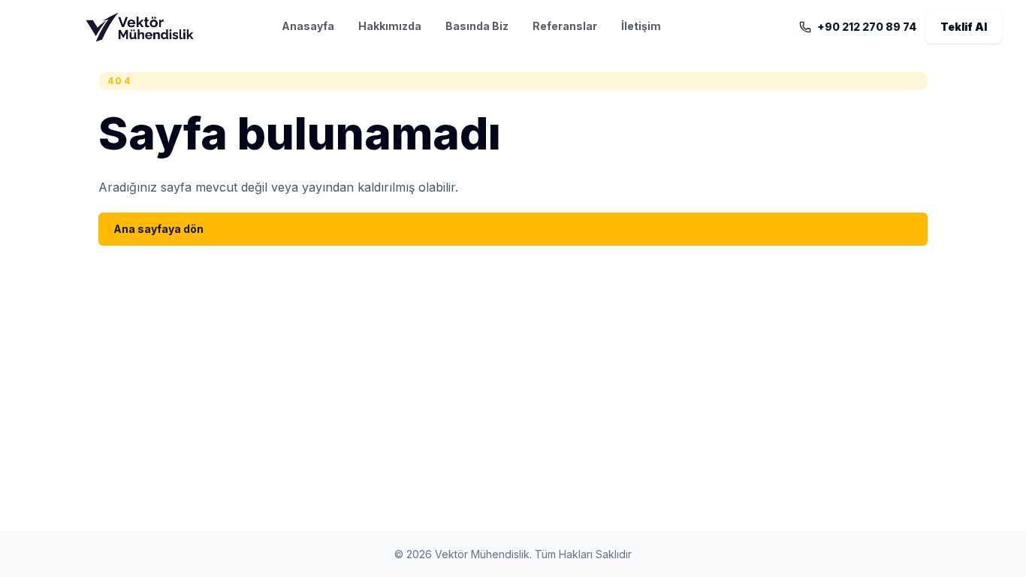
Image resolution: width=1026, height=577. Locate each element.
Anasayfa (308, 26)
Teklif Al (963, 26)
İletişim (641, 26)
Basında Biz (476, 26)
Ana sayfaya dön (158, 228)
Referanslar (565, 26)
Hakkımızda (389, 26)
